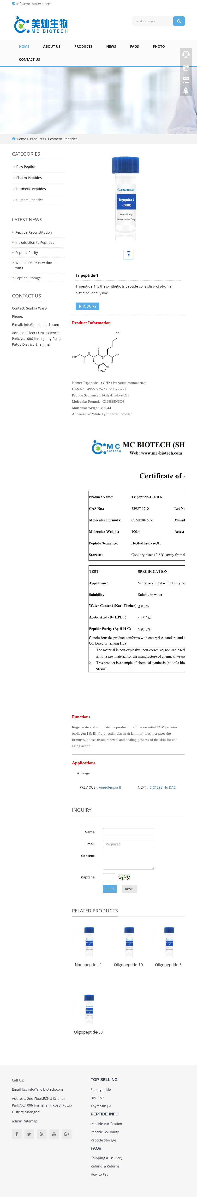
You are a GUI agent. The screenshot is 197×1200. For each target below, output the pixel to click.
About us (51, 46)
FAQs (134, 46)
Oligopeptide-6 (168, 964)
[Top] (186, 92)
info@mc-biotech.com (33, 3)
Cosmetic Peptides (62, 139)
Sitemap (30, 1121)
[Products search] (179, 21)
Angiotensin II (110, 787)
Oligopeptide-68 (88, 1032)
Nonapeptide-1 (88, 964)
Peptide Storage (28, 278)
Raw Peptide (26, 166)
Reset (129, 888)
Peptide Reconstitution (33, 232)
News (111, 46)
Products (83, 46)
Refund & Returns (105, 1166)
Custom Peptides (29, 200)
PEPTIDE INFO (105, 1114)
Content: (88, 855)
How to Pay (99, 1174)
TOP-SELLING (104, 1079)
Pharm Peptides (29, 177)
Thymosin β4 (101, 1106)
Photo (159, 46)
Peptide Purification (106, 1123)
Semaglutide (101, 1089)
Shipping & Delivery (106, 1158)
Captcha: (88, 877)
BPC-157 (97, 1097)
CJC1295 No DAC (162, 787)
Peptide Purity (26, 252)
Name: (90, 832)
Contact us (29, 59)
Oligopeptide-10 (128, 964)
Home (24, 46)
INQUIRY (89, 306)
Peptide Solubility (105, 1132)
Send (110, 888)
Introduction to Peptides (34, 242)
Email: (90, 844)
